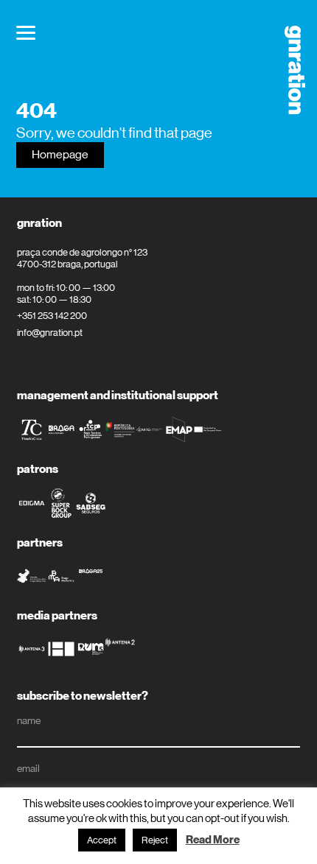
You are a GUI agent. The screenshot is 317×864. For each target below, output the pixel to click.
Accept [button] (101, 840)
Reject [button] (155, 840)
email (28, 768)
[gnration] (289, 70)
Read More (213, 839)
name (29, 720)
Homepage (60, 154)
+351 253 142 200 (52, 315)
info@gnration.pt (50, 332)
